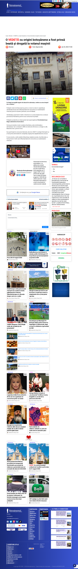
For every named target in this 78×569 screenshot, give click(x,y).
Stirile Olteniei (42, 547)
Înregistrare (74, 1)
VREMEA (61, 258)
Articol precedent (13, 199)
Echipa (32, 539)
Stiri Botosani (10, 269)
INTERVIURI (13, 12)
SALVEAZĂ (45, 227)
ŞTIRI (8, 12)
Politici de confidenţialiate (15, 557)
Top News (32, 301)
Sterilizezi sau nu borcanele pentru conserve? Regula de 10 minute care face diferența (32, 341)
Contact (10, 551)
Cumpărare (64, 253)
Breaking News (32, 520)
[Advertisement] (39, 25)
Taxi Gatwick (41, 545)
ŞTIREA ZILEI (60, 12)
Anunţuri (10, 553)
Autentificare (67, 1)
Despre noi (11, 547)
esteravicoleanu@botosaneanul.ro (24, 172)
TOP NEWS (38, 12)
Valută (53, 253)
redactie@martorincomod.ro (12, 518)
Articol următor (43, 199)
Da (54, 169)
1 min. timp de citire (37, 47)
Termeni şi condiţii (13, 559)
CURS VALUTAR (61, 249)
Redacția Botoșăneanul (24, 170)
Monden (10, 35)
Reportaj (32, 525)
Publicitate (11, 549)
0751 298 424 (9, 516)
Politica (31, 372)
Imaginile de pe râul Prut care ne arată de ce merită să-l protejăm (28, 364)
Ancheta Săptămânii (33, 512)
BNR (58, 253)
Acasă (7, 35)
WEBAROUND (61, 566)
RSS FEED (10, 561)
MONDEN (27, 12)
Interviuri (32, 527)
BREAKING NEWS (70, 12)
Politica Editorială (32, 536)
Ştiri (31, 523)
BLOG (32, 12)
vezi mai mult (56, 206)
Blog (31, 529)
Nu (54, 171)
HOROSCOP (61, 234)
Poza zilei (9, 231)
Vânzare (69, 253)
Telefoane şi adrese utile (14, 555)
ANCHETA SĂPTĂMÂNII (49, 12)
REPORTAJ (21, 12)
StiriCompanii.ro (42, 546)
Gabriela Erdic (39, 208)
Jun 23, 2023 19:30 (66, 47)
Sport (31, 533)
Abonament (11, 563)
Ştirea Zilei (33, 515)
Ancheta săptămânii (33, 231)
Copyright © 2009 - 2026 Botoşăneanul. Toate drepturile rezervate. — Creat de (39, 566)
